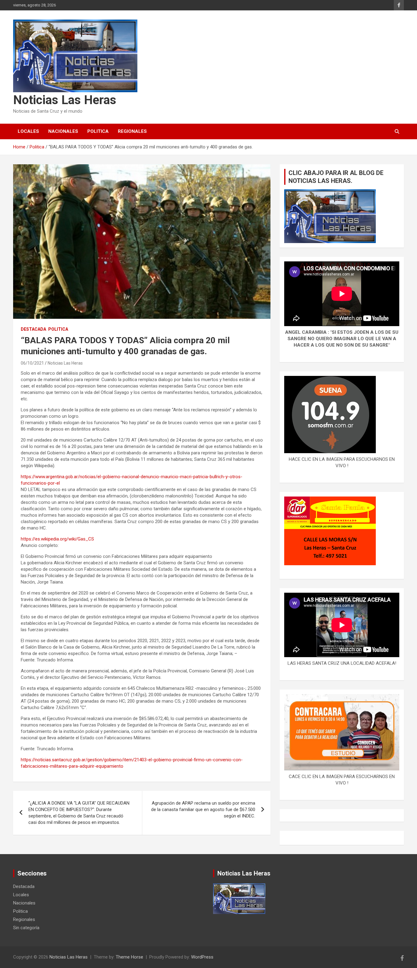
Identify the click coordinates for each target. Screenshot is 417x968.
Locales (28, 131)
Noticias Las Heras (64, 100)
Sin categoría (26, 927)
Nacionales (63, 131)
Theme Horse (129, 957)
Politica (98, 131)
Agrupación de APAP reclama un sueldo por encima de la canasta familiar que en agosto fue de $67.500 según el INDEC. (203, 809)
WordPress (202, 957)
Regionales (132, 131)
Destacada (33, 329)
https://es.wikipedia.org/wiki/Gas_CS (57, 539)
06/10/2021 (32, 363)
